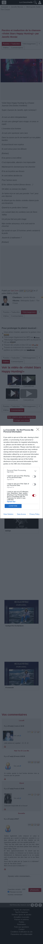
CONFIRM (13, 506)
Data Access (21, 514)
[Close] (38, 430)
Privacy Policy (34, 514)
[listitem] (21, 471)
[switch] (34, 476)
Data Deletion (8, 514)
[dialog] (21, 472)
